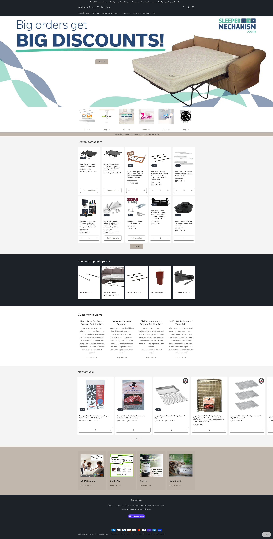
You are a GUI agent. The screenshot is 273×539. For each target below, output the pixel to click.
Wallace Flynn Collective (90, 534)
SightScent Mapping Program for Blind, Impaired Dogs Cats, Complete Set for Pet (88, 224)
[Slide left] (131, 438)
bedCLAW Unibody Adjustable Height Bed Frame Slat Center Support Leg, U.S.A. (112, 224)
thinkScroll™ (181, 292)
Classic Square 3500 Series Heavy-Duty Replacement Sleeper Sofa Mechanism (112, 167)
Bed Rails (84, 292)
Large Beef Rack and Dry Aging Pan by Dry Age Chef (171, 417)
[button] (110, 13)
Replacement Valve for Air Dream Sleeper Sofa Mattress (183, 223)
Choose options (89, 190)
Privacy (128, 505)
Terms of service (136, 534)
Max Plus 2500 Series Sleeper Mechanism (88, 165)
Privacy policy (125, 534)
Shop (86, 129)
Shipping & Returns (139, 505)
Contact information (159, 534)
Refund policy (115, 534)
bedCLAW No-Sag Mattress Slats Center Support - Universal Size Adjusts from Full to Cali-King (159, 175)
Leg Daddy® (157, 292)
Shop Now (85, 485)
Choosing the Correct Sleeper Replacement (136, 509)
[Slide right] (141, 438)
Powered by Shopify (103, 534)
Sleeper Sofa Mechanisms (110, 294)
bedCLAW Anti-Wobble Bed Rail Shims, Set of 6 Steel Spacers (184, 173)
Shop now (90, 357)
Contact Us (119, 505)
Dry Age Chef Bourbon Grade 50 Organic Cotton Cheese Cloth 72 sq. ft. (94, 417)
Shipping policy (147, 534)
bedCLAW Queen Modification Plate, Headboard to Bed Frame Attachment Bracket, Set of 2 (158, 214)
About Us (110, 505)
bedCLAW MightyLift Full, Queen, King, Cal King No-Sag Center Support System (135, 174)
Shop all (102, 62)
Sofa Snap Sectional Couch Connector (135, 222)
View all (136, 246)
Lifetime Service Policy (156, 505)
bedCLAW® (133, 292)
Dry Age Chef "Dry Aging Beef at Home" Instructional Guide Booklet (131, 417)
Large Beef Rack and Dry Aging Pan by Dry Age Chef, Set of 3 (247, 417)
